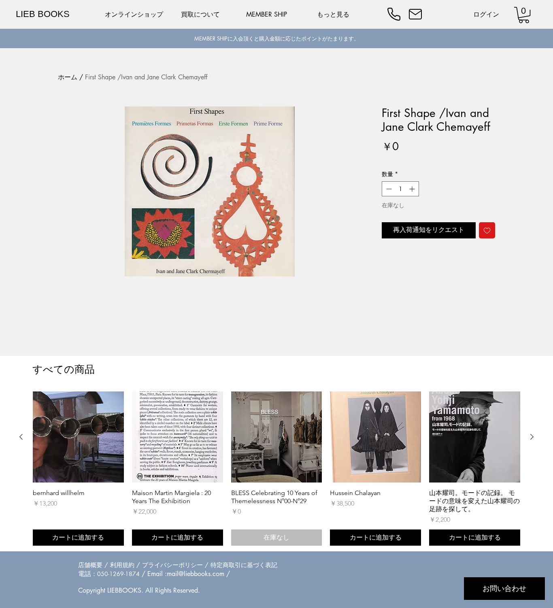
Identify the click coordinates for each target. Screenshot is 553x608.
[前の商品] (21, 437)
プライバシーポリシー (172, 565)
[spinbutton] (400, 189)
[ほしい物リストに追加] (487, 230)
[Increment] (413, 189)
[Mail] (415, 14)
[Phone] (393, 14)
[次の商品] (532, 437)
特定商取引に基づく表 (241, 565)
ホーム (67, 77)
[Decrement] (388, 189)
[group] (276, 468)
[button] (524, 15)
